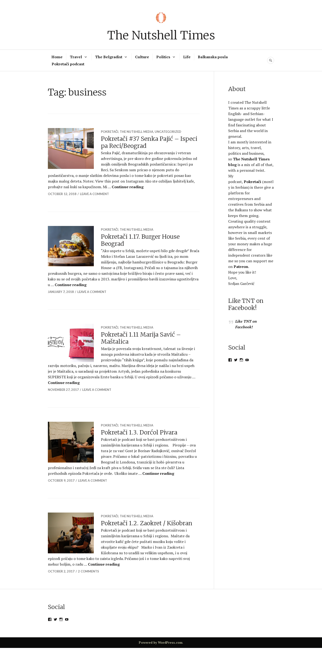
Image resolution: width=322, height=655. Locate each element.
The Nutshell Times (161, 35)
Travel (76, 56)
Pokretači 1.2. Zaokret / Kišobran (146, 523)
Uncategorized (168, 132)
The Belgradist (108, 56)
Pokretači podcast (68, 64)
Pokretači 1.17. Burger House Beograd (140, 240)
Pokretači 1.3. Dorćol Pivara (139, 432)
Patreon (241, 266)
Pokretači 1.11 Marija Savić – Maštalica (141, 338)
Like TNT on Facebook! (246, 304)
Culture (142, 56)
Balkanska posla (213, 56)
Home (56, 56)
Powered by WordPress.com (160, 642)
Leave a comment (94, 194)
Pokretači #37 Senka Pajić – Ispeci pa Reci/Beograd (149, 142)
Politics (163, 56)
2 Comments (88, 571)
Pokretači (109, 132)
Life (186, 56)
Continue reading (128, 186)
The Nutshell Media (136, 132)
